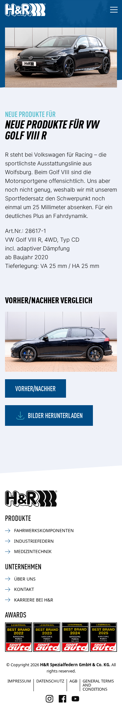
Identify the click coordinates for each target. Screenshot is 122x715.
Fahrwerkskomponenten (44, 530)
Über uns (25, 579)
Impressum (19, 681)
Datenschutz (50, 681)
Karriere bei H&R (33, 600)
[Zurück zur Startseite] (31, 499)
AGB (73, 681)
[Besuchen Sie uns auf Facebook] (62, 698)
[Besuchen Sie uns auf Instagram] (49, 698)
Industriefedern (34, 541)
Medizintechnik (33, 551)
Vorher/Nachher (35, 388)
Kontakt (24, 589)
